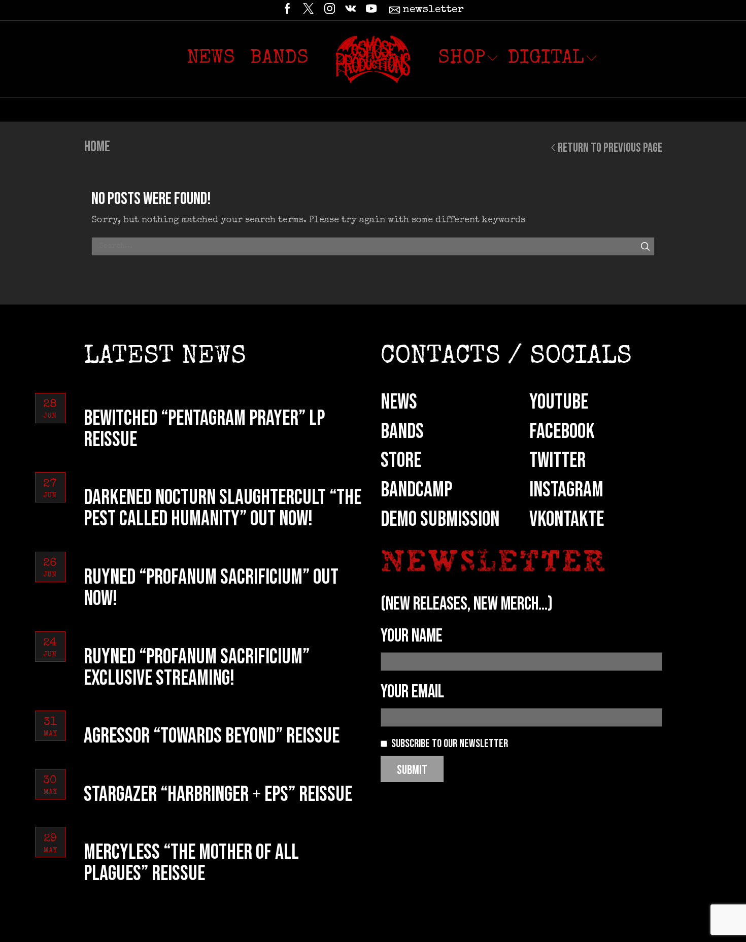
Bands (279, 59)
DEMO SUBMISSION (440, 519)
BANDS (402, 432)
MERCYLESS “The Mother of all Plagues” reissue (191, 863)
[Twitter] (308, 10)
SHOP (461, 59)
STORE (401, 461)
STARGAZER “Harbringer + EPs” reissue (218, 795)
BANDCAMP (416, 490)
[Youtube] (371, 10)
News (211, 59)
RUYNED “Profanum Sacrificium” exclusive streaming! (197, 667)
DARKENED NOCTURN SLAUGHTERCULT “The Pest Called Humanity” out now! (222, 508)
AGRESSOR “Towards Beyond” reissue (212, 736)
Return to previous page (610, 148)
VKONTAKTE (566, 519)
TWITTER (557, 461)
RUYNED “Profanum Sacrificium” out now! (211, 588)
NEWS (399, 402)
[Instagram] (329, 10)
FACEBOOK (562, 432)
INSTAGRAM (566, 490)
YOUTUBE (558, 402)
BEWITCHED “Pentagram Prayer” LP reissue (204, 429)
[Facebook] (287, 10)
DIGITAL (545, 59)
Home (97, 147)
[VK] (350, 10)
